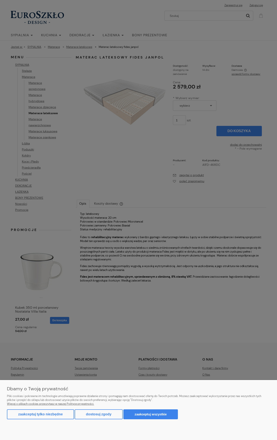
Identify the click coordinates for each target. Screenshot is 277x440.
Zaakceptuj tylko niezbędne (40, 414)
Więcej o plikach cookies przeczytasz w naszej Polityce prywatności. (50, 404)
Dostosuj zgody (98, 414)
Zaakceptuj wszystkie (151, 414)
